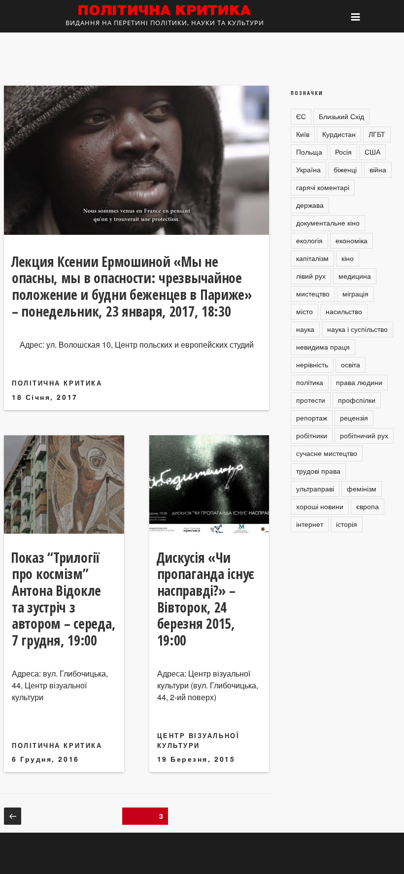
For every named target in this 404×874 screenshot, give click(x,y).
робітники (311, 435)
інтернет (309, 524)
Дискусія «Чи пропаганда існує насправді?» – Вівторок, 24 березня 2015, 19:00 (205, 598)
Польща (309, 152)
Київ (302, 134)
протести (310, 400)
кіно (347, 258)
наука (305, 329)
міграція (355, 293)
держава (310, 205)
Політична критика (57, 383)
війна (378, 169)
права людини (359, 382)
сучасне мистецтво (326, 453)
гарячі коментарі (322, 187)
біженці (345, 169)
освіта (350, 364)
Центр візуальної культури (198, 740)
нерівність (312, 364)
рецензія (354, 417)
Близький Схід (341, 116)
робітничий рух (364, 435)
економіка (352, 240)
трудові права (318, 471)
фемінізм (361, 488)
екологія (309, 240)
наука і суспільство (357, 329)
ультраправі (315, 488)
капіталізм (312, 258)
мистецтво (313, 293)
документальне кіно (328, 222)
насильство (344, 311)
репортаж (311, 417)
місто (304, 311)
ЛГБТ (377, 134)
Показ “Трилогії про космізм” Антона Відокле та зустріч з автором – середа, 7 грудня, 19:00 (63, 598)
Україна (308, 169)
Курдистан (339, 134)
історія (346, 524)
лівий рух (311, 276)
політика (309, 382)
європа (367, 506)
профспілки (356, 400)
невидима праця (323, 347)
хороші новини (319, 506)
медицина (354, 276)
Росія (343, 152)
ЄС (301, 116)
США (372, 152)
